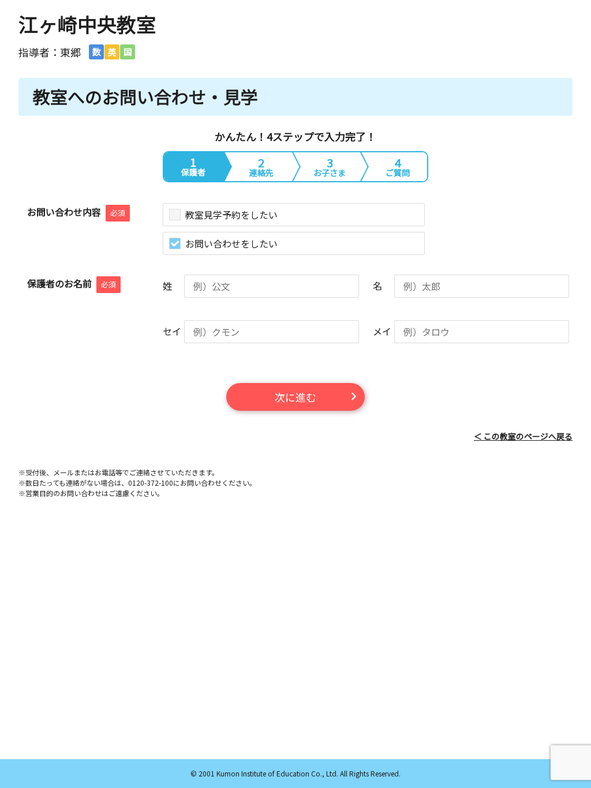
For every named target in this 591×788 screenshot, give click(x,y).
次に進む (295, 396)
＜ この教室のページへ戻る (523, 436)
